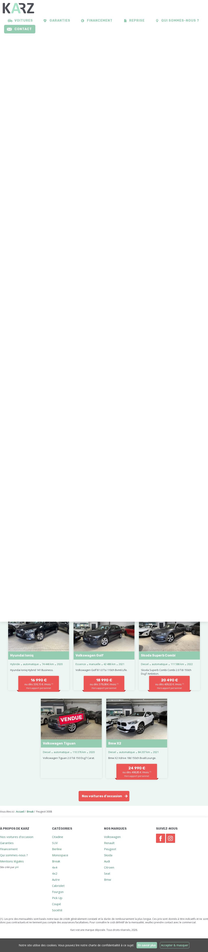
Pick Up (57, 898)
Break (56, 861)
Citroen (109, 867)
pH (16, 867)
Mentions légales (12, 861)
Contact (23, 29)
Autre (56, 879)
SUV (55, 843)
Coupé (56, 904)
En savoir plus (147, 945)
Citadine (57, 837)
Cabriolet (58, 886)
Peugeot (110, 849)
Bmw (107, 879)
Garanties (60, 20)
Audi (107, 861)
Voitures (23, 20)
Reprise (137, 20)
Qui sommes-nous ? (180, 20)
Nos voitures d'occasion (102, 796)
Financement (100, 20)
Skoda (108, 855)
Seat (107, 873)
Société (57, 910)
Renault (109, 843)
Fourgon (58, 892)
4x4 (54, 867)
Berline (57, 849)
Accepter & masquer (174, 945)
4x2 (54, 873)
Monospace (60, 855)
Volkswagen (112, 837)
